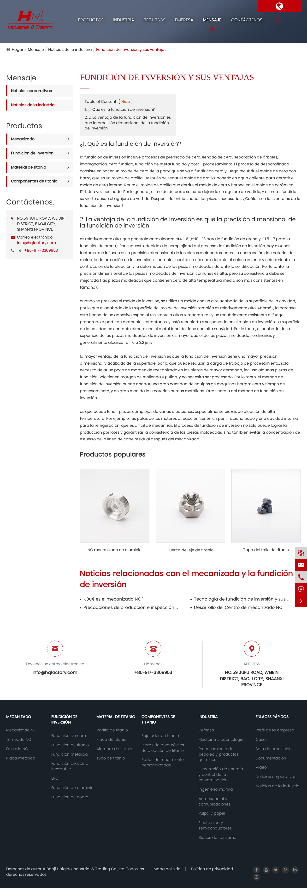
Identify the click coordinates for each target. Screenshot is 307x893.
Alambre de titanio (114, 749)
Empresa (184, 20)
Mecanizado (23, 139)
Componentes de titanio (34, 181)
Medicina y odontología (221, 739)
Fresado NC (17, 749)
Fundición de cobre (69, 797)
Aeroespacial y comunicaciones (214, 801)
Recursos (154, 20)
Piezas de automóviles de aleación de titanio (163, 747)
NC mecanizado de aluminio (115, 550)
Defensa (206, 730)
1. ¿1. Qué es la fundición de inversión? (120, 109)
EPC (54, 778)
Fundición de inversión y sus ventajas (131, 49)
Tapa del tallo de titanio (266, 550)
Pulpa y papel (212, 813)
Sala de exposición (274, 749)
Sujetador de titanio (160, 735)
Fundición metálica (69, 754)
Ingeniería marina (216, 789)
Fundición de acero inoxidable (69, 766)
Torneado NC (18, 739)
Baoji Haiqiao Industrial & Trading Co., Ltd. (86, 869)
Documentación (271, 758)
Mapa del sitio (167, 869)
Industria (123, 20)
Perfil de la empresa (275, 730)
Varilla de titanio (112, 730)
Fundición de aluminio (72, 787)
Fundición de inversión (32, 153)
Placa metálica (20, 758)
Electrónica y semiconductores (215, 825)
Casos (261, 739)
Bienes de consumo (217, 837)
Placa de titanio (111, 739)
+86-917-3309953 (41, 250)
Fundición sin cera (68, 735)
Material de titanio (28, 167)
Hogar (18, 49)
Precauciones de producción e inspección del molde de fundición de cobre (131, 607)
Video (261, 767)
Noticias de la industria (70, 49)
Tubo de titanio (110, 758)
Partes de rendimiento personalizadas (163, 762)
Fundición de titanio (70, 745)
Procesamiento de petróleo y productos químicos (218, 754)
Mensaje (212, 20)
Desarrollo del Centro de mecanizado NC (238, 607)
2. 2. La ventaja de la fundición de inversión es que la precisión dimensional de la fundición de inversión (128, 123)
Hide (125, 101)
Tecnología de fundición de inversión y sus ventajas (242, 599)
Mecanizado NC (21, 730)
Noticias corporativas (31, 90)
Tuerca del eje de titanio (190, 550)
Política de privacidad (212, 869)
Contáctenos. (247, 20)
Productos (91, 20)
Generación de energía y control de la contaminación (221, 774)
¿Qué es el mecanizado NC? (113, 599)
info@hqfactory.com (36, 242)
